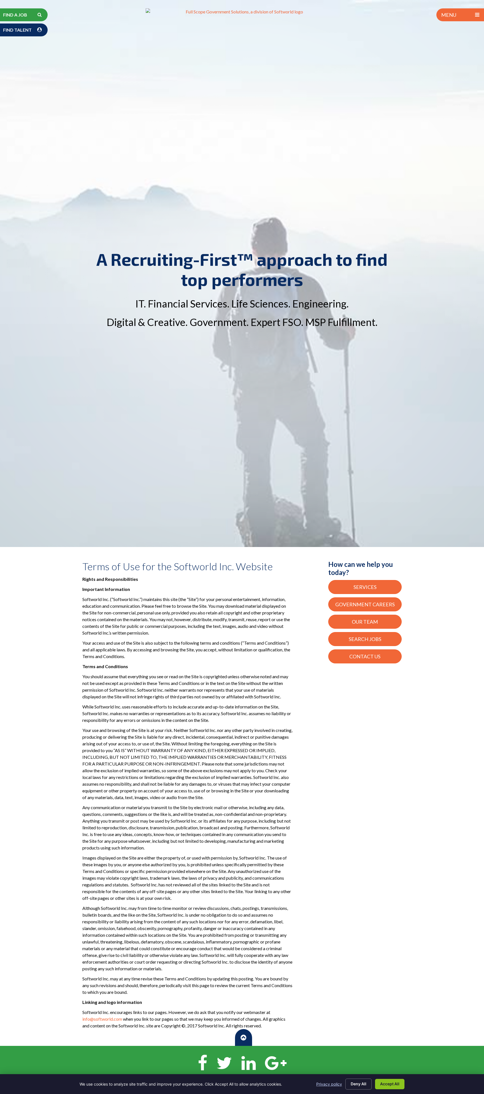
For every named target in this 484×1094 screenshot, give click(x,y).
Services (364, 587)
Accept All (389, 1083)
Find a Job (15, 14)
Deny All (358, 1083)
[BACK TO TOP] (243, 1037)
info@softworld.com (102, 1019)
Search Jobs (365, 639)
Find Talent (17, 29)
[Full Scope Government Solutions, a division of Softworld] (242, 11)
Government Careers (365, 604)
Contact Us (364, 656)
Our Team (365, 622)
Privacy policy (329, 1084)
